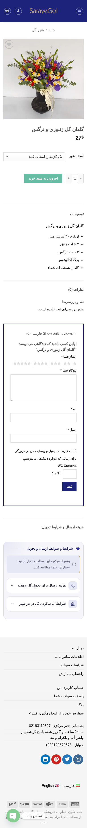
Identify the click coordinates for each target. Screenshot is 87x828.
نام (74, 409)
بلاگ (80, 705)
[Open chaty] (13, 815)
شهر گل (38, 30)
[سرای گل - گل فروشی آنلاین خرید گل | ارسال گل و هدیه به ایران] (44, 11)
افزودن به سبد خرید (43, 178)
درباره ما (77, 648)
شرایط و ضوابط (72, 665)
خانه (52, 30)
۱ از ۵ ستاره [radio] (75, 363)
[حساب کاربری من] (18, 11)
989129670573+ (59, 745)
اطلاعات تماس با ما (69, 657)
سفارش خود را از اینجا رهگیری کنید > (56, 713)
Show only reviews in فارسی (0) (51, 333)
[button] (79, 11)
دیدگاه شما (68, 370)
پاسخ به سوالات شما (69, 696)
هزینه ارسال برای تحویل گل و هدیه (42, 585)
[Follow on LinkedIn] (46, 759)
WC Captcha (67, 465)
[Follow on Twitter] (67, 759)
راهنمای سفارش (71, 674)
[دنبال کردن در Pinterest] (56, 759)
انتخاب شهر (76, 156)
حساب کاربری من (70, 688)
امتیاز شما (69, 356)
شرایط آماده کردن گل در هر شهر (42, 603)
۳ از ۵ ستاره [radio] (56, 363)
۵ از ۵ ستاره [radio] (22, 363)
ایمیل (72, 430)
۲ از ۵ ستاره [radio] (67, 363)
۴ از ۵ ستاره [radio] (41, 363)
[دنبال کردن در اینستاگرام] (78, 759)
